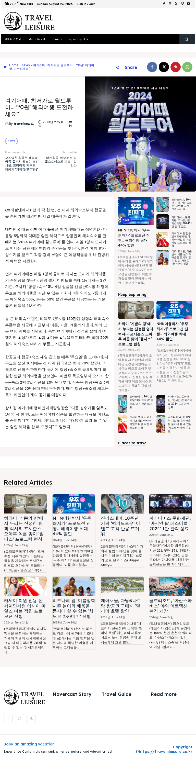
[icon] (5, 67)
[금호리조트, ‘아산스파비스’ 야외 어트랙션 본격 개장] (170, 586)
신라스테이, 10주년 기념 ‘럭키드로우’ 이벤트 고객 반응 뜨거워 (182, 204)
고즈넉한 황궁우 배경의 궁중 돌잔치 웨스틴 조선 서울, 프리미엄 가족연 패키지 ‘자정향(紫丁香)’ (22, 163)
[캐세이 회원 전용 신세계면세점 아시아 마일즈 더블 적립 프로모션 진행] (162, 239)
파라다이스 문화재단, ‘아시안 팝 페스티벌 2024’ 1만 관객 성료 (182, 222)
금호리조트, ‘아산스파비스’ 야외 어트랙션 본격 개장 (170, 605)
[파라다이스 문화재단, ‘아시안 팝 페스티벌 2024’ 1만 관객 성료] (162, 221)
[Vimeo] (182, 4)
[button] (186, 39)
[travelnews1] (7, 124)
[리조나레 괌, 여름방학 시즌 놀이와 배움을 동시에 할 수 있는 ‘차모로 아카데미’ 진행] (162, 257)
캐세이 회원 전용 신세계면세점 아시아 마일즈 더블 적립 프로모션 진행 (181, 239)
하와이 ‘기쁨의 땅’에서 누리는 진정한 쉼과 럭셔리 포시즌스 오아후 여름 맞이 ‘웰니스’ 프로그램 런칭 (135, 333)
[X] (176, 4)
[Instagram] (170, 4)
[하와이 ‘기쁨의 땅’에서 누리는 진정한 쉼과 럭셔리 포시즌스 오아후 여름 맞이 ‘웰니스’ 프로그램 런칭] (136, 310)
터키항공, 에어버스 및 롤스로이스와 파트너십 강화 (61, 162)
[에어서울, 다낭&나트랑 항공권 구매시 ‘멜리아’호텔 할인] (122, 586)
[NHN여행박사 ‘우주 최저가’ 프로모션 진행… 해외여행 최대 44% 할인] (136, 211)
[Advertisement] (122, 21)
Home (13, 65)
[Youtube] (188, 4)
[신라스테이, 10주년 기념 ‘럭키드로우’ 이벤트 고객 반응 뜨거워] (162, 204)
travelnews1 (24, 124)
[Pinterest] (175, 67)
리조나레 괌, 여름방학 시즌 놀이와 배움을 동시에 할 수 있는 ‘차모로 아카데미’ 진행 (182, 257)
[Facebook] (164, 4)
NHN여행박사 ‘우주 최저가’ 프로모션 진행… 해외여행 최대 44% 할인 (72, 525)
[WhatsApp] (187, 67)
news (26, 65)
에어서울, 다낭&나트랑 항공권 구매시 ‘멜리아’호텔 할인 (121, 605)
